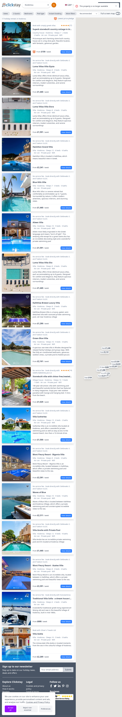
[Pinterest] (63, 686)
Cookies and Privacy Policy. (38, 702)
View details (66, 52)
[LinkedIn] (59, 686)
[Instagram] (67, 686)
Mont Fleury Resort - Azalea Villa (48, 565)
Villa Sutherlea (40, 416)
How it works (8, 689)
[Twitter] (55, 686)
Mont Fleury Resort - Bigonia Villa (48, 454)
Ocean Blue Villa (40, 338)
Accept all (10, 708)
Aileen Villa (38, 222)
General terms (32, 691)
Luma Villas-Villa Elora (43, 106)
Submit (68, 669)
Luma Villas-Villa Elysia (43, 66)
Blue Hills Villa (39, 182)
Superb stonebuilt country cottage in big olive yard (52, 29)
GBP (69, 4)
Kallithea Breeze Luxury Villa (46, 303)
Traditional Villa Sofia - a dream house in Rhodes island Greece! (52, 598)
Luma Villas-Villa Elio (42, 262)
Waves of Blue (39, 492)
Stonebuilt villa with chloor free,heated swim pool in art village (51, 376)
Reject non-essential (27, 708)
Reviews (6, 691)
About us (6, 686)
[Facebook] (51, 686)
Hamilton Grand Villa (43, 147)
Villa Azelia (38, 634)
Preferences (46, 709)
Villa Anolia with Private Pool (46, 530)
